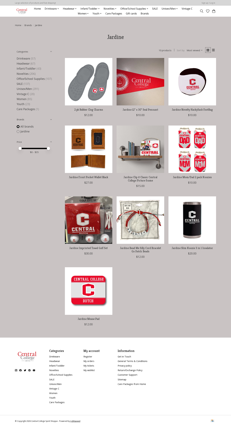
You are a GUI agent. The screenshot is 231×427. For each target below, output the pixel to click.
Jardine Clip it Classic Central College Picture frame (140, 178)
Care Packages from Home (132, 384)
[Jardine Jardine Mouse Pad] (88, 291)
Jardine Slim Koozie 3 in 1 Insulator (192, 248)
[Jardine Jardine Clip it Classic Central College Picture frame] (140, 149)
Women (22, 99)
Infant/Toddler (26, 68)
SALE (155, 8)
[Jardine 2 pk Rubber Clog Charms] (88, 81)
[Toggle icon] (201, 11)
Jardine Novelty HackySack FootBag (192, 109)
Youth (21, 104)
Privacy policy (125, 365)
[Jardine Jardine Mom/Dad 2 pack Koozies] (192, 149)
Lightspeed (75, 421)
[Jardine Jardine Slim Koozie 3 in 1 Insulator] (192, 220)
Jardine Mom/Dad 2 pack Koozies (192, 177)
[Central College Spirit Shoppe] (22, 11)
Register (87, 356)
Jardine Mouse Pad (88, 319)
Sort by (180, 50)
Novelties (23, 74)
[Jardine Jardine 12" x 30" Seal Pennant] (140, 81)
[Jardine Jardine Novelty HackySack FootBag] (192, 81)
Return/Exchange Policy (130, 370)
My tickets (88, 365)
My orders (88, 361)
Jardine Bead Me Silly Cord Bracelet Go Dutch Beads (140, 249)
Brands (145, 13)
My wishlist (89, 370)
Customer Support (127, 374)
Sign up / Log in (208, 3)
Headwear (23, 63)
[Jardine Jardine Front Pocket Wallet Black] (88, 149)
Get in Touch (124, 356)
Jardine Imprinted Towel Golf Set (88, 248)
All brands (27, 126)
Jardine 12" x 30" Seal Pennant (140, 109)
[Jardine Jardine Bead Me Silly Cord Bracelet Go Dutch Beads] (140, 220)
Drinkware (23, 58)
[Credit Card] (212, 421)
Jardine (25, 131)
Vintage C (187, 8)
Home (37, 8)
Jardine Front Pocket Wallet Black (88, 177)
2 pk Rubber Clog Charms (88, 109)
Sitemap (122, 379)
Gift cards (131, 13)
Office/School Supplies (31, 79)
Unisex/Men (24, 89)
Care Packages (113, 13)
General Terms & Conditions (132, 361)
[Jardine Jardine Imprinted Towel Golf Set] (88, 220)
